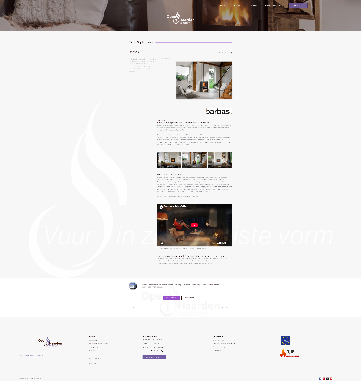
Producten (237, 6)
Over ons (253, 6)
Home (222, 6)
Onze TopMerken (141, 42)
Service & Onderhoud (274, 6)
